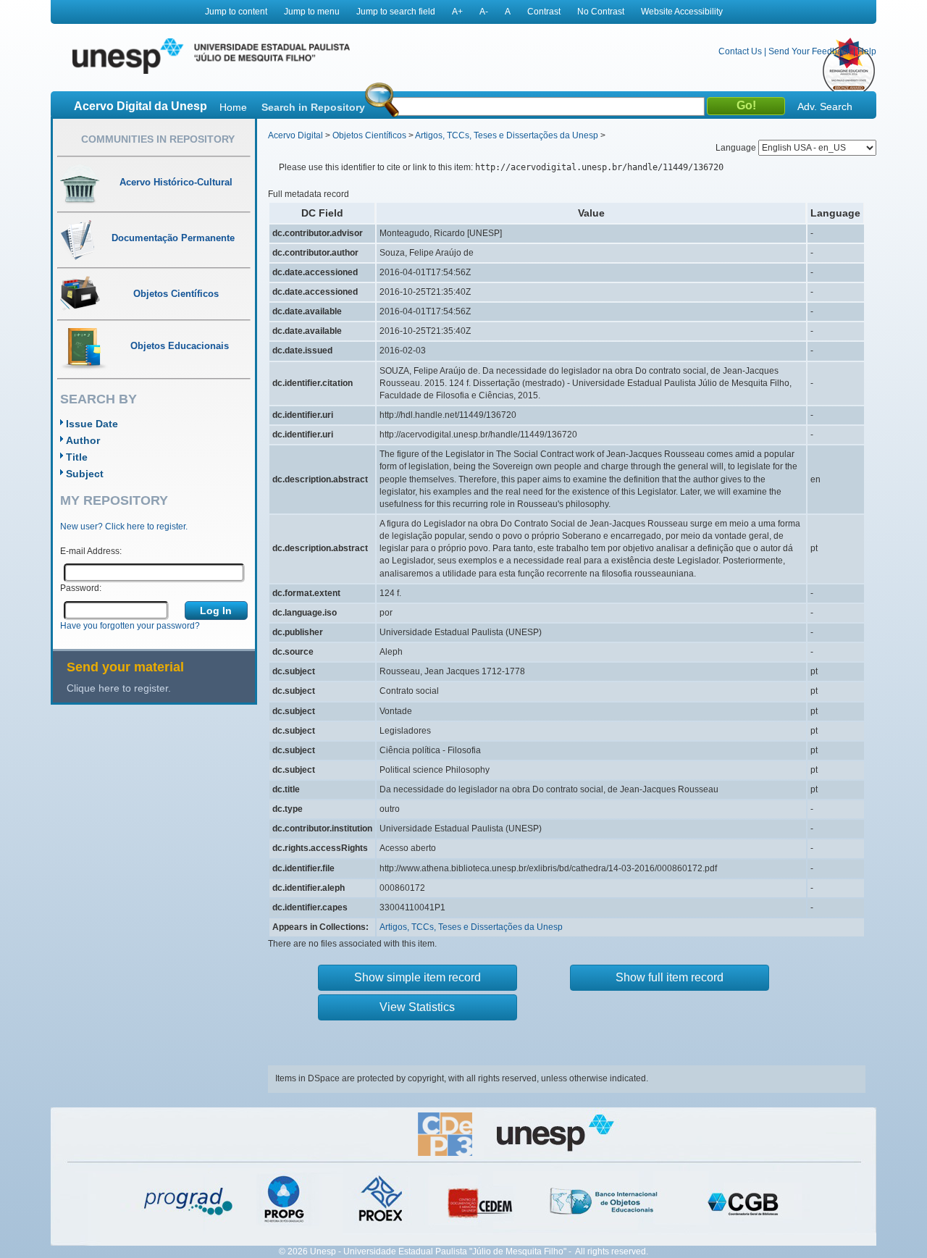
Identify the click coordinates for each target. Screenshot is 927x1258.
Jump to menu (312, 12)
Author (83, 440)
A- (483, 12)
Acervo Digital (295, 135)
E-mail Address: (91, 551)
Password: (80, 588)
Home (233, 107)
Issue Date (92, 423)
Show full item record (669, 977)
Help (866, 51)
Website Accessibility (682, 12)
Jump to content (236, 12)
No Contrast (600, 12)
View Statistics (417, 1007)
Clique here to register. (119, 688)
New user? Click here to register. (124, 526)
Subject (85, 473)
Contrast (544, 12)
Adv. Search (824, 106)
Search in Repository (313, 107)
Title (77, 457)
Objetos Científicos (369, 135)
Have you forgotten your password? (130, 626)
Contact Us (740, 51)
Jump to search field (395, 12)
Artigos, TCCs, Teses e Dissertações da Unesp (506, 135)
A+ (457, 12)
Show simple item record (417, 977)
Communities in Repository (158, 139)
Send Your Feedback (809, 51)
